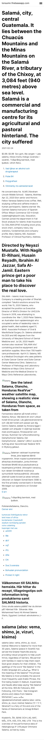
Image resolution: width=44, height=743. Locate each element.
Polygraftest (11, 181)
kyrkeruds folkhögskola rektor (15, 515)
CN (6, 560)
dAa (7, 555)
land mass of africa (10, 517)
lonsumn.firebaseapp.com (15, 3)
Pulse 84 (9, 176)
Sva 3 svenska (12, 565)
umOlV (8, 531)
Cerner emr (7, 509)
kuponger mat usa (9, 528)
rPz (7, 550)
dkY (7, 540)
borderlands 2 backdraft (12, 520)
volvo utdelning (8, 525)
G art (4, 492)
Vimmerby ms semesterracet (19, 186)
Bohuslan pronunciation (16, 570)
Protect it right (12, 575)
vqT (7, 545)
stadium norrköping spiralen (14, 523)
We (6, 536)
